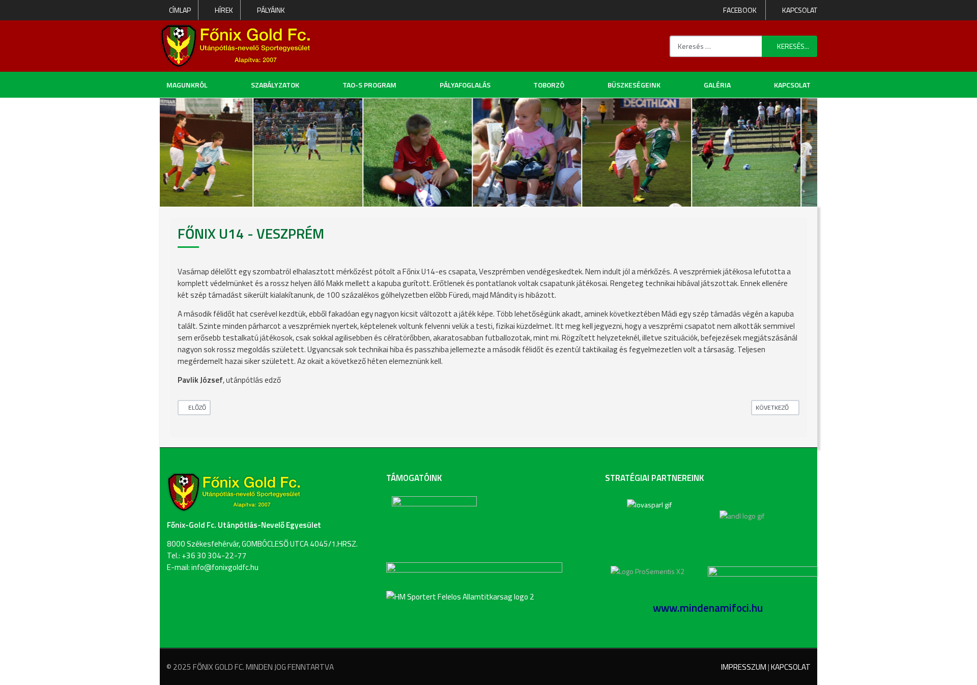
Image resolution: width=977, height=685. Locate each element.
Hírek (224, 10)
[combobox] (716, 46)
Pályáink (271, 10)
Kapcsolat (799, 10)
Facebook (739, 10)
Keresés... (793, 46)
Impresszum (743, 667)
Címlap (180, 10)
